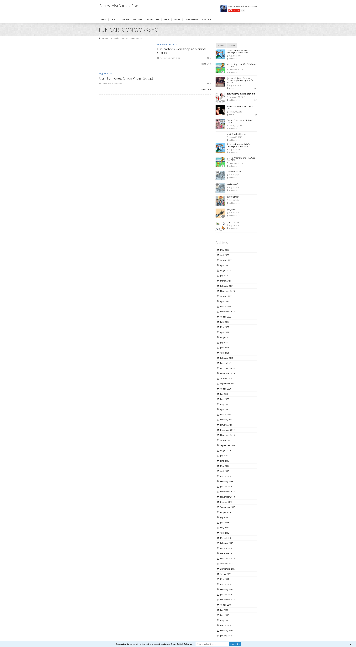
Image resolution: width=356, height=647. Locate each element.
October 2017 (226, 563)
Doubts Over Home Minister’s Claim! (240, 121)
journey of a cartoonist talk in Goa (240, 107)
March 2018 (225, 538)
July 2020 (224, 394)
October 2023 (226, 296)
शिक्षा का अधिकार (232, 197)
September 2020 (227, 383)
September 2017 (227, 568)
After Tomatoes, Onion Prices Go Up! (126, 78)
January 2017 (226, 594)
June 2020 (224, 399)
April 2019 (224, 471)
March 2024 (225, 280)
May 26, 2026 (234, 225)
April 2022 (224, 332)
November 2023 (227, 291)
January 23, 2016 (235, 137)
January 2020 (226, 424)
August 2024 (225, 270)
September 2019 (227, 445)
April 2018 (224, 532)
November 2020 (227, 373)
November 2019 (227, 435)
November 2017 (227, 558)
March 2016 (225, 625)
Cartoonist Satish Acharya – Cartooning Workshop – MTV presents (240, 80)
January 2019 (226, 486)
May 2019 (224, 466)
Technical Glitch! (234, 171)
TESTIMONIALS (191, 19)
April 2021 (224, 352)
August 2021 (225, 337)
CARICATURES (153, 19)
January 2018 (226, 548)
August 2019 (225, 450)
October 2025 (226, 260)
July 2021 (224, 342)
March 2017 (225, 584)
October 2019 (226, 440)
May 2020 (224, 404)
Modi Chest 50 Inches (236, 134)
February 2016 (226, 630)
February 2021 (226, 358)
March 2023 (225, 306)
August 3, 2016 (235, 85)
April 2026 (224, 255)
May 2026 (224, 250)
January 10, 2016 (235, 112)
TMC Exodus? (233, 222)
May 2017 (224, 579)
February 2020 (226, 419)
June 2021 (224, 347)
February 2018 (226, 543)
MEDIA (166, 19)
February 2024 (226, 286)
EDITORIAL (138, 19)
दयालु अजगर (231, 209)
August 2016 (225, 604)
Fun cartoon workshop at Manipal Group (181, 51)
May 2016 (224, 620)
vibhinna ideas (234, 59)
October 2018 (226, 502)
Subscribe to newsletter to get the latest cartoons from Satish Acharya (154, 644)
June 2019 (224, 460)
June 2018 (224, 522)
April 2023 (224, 301)
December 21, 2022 (236, 69)
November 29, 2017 (237, 97)
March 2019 (225, 476)
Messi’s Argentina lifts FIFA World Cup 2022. (242, 65)
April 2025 (224, 265)
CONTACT (206, 19)
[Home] (100, 38)
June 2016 (224, 615)
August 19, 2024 (235, 56)
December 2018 (227, 491)
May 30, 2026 (234, 200)
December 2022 (227, 311)
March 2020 (225, 414)
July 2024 (224, 275)
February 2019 (226, 481)
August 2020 (225, 388)
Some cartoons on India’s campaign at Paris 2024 (238, 51)
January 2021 (226, 363)
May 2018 (224, 527)
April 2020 (224, 409)
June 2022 (224, 322)
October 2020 (226, 378)
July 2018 (224, 517)
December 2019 (227, 430)
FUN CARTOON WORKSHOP (170, 58)
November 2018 (227, 496)
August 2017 (225, 574)
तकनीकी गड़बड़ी (232, 184)
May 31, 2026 (234, 175)
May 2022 (224, 327)
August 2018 (225, 512)
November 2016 (227, 599)
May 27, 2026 (234, 213)
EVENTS (177, 19)
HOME (103, 19)
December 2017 (227, 553)
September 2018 (227, 507)
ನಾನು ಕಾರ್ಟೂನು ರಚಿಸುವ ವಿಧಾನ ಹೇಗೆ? (241, 93)
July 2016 (224, 610)
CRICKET (125, 19)
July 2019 (224, 455)
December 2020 (227, 368)
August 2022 (225, 316)
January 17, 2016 (235, 125)
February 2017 (226, 589)
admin (231, 88)
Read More (206, 63)
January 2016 (226, 635)
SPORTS (114, 19)
